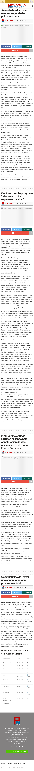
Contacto (24, 763)
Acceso (3, 763)
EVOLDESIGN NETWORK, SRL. (16, 768)
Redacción (10, 20)
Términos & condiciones (13, 763)
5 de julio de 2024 (21, 20)
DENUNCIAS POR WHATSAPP (17, 751)
